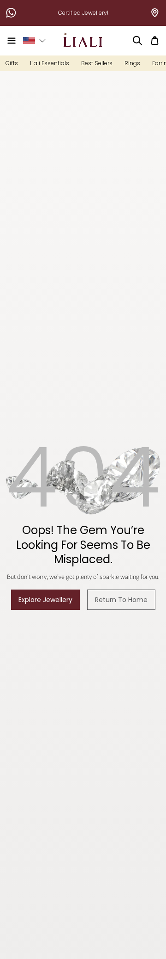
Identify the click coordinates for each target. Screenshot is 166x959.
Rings (132, 63)
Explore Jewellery (45, 599)
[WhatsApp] (11, 12)
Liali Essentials (49, 63)
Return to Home (121, 599)
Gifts (12, 63)
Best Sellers (97, 63)
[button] (12, 41)
